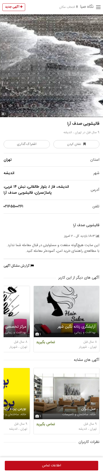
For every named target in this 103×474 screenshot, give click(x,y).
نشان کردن (74, 144)
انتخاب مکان (67, 7)
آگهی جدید (12, 7)
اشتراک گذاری (26, 144)
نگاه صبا (87, 7)
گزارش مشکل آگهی (17, 266)
